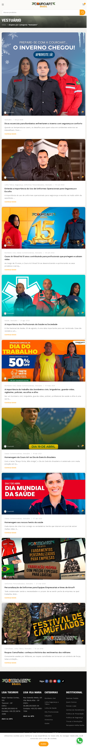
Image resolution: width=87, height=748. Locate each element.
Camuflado (9, 649)
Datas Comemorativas (25, 253)
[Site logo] (43, 4)
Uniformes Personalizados (34, 185)
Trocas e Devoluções (74, 721)
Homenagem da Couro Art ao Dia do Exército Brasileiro (30, 457)
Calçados (48, 716)
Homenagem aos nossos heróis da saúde (24, 522)
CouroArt (10, 112)
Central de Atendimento (75, 710)
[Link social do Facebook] (46, 681)
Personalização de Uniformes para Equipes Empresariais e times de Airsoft (40, 587)
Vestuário (8, 120)
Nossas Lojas (71, 706)
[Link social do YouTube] (55, 681)
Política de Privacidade (75, 714)
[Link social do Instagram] (50, 681)
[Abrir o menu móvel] (3, 4)
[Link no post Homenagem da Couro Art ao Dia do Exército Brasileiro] (43, 428)
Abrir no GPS (7, 719)
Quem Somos (71, 702)
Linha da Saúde (51, 708)
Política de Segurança (74, 717)
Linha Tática (9, 185)
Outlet (47, 723)
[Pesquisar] (82, 12)
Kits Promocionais (51, 712)
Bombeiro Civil (10, 253)
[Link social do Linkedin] (59, 681)
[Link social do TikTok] (63, 681)
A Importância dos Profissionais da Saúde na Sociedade (31, 324)
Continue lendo (10, 134)
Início (4, 25)
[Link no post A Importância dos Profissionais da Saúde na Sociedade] (43, 295)
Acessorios (49, 719)
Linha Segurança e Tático (52, 703)
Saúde (7, 320)
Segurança (19, 185)
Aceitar (43, 744)
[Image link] (16, 681)
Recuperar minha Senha (75, 725)
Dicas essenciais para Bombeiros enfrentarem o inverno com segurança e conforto (43, 123)
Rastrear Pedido (72, 698)
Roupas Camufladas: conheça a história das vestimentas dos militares (37, 652)
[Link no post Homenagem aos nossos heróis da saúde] (43, 493)
